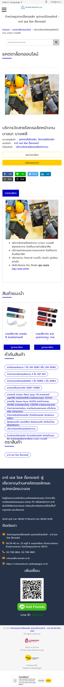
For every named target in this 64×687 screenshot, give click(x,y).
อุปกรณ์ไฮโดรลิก (28, 139)
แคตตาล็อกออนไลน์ (22, 29)
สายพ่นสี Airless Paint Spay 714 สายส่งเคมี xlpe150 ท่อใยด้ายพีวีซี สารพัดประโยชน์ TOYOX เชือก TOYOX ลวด (29, 398)
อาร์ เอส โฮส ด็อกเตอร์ (26, 143)
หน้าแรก (6, 29)
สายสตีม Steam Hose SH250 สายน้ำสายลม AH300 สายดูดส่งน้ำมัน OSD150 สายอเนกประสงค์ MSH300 (31, 405)
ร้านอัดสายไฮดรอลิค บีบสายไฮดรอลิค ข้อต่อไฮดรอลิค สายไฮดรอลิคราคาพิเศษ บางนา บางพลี (30, 437)
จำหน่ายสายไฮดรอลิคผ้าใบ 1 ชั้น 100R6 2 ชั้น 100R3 (31, 381)
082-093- (17, 269)
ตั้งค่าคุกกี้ (41, 681)
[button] (7, 174)
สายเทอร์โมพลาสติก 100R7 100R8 (23, 387)
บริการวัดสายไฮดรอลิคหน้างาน (32, 147)
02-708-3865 (28, 552)
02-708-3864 (13, 552)
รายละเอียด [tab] (11, 193)
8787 (26, 269)
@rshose (37, 615)
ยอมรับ (48, 681)
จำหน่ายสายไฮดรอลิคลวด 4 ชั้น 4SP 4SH (26, 374)
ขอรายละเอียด (32, 155)
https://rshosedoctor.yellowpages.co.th (27, 564)
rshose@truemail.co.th (18, 558)
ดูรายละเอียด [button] (17, 347)
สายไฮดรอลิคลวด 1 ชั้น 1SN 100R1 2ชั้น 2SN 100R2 (31, 367)
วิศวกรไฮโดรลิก (46, 139)
